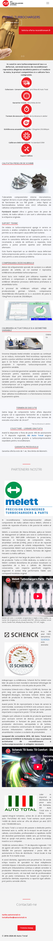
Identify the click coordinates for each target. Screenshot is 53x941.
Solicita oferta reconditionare (35, 30)
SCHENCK (45, 639)
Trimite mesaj (26, 928)
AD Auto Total (35, 435)
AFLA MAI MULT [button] (12, 22)
